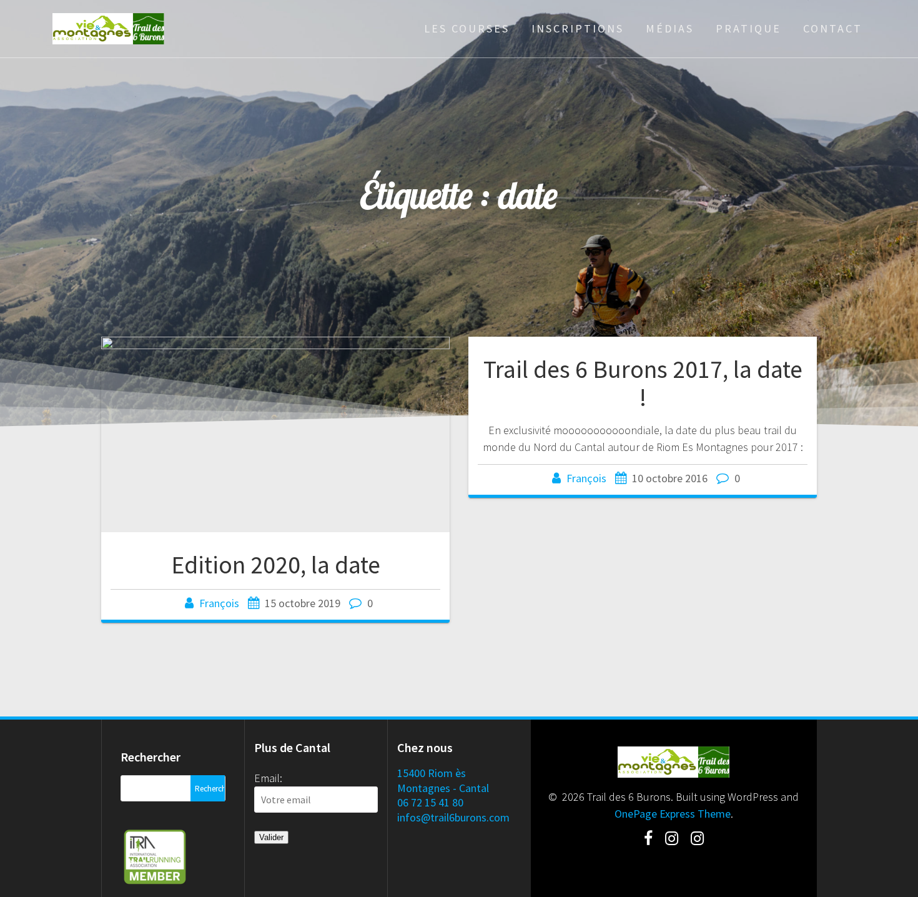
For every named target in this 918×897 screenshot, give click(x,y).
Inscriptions (577, 28)
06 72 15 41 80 (430, 802)
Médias (670, 28)
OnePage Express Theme (672, 813)
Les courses (467, 28)
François (219, 603)
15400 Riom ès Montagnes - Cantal (443, 780)
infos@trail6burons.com (453, 817)
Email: (268, 778)
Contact (832, 28)
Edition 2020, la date (275, 564)
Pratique (748, 28)
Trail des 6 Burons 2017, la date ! (642, 384)
